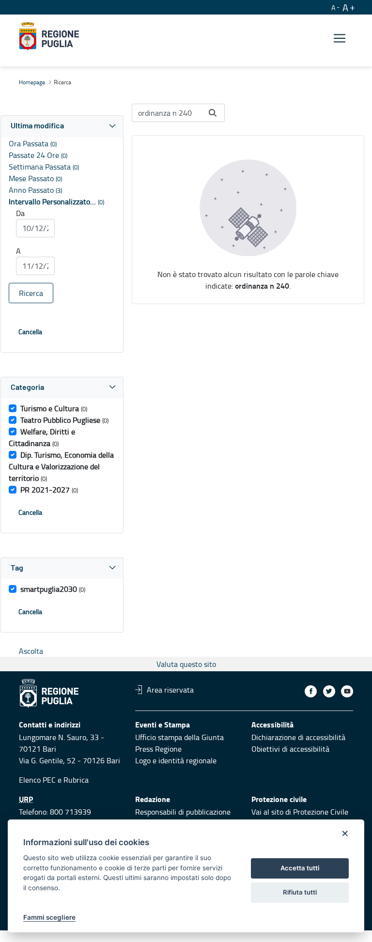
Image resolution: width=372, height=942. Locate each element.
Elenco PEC (37, 779)
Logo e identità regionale (176, 760)
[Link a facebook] (311, 691)
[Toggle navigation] (339, 38)
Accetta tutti (299, 868)
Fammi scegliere (49, 917)
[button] (62, 126)
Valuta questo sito (186, 664)
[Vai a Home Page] (49, 36)
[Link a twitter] (329, 691)
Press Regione (158, 748)
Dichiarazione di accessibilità (298, 737)
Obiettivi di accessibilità (290, 748)
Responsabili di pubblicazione (183, 811)
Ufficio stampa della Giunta (179, 737)
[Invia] (212, 113)
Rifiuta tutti (300, 892)
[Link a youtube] (347, 691)
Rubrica (76, 779)
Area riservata (170, 689)
